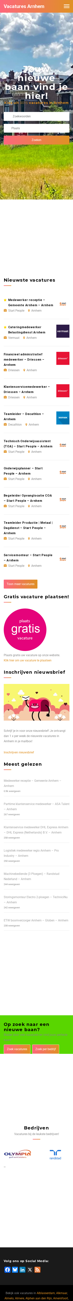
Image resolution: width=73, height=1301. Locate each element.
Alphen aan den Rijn (38, 1298)
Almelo (9, 1298)
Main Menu (66, 6)
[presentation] (4, 1166)
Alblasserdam (46, 1293)
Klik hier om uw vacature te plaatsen (27, 660)
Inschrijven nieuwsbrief (19, 752)
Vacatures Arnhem (24, 6)
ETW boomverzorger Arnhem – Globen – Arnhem (36, 920)
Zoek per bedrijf (45, 1049)
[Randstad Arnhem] (18, 1155)
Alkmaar (61, 1293)
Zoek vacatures (17, 1049)
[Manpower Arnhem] (56, 1155)
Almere (19, 1298)
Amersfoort (60, 1298)
